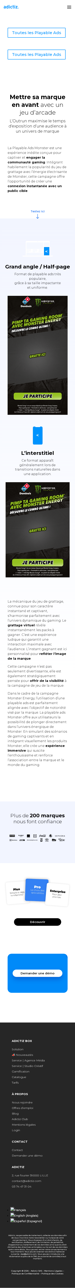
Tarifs (15, 1082)
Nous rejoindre (22, 1102)
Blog (15, 1113)
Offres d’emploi (22, 1108)
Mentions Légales (53, 1271)
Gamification (20, 1071)
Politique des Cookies (52, 1273)
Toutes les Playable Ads (36, 32)
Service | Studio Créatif (27, 1066)
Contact (17, 1150)
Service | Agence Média (28, 1060)
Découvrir (37, 922)
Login (16, 1130)
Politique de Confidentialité (25, 1273)
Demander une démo (37, 973)
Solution (17, 1049)
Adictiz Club (20, 1119)
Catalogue (19, 1077)
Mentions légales (24, 1124)
